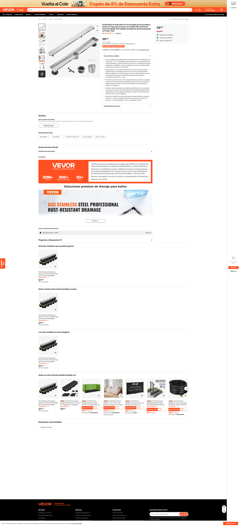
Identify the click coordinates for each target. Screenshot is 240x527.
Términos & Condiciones (119, 515)
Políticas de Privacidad (118, 518)
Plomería (45, 19)
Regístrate (233, 267)
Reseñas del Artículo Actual (72, 136)
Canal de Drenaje (58, 19)
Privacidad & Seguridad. (76, 523)
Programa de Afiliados (81, 518)
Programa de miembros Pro (83, 515)
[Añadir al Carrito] (55, 266)
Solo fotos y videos (100, 136)
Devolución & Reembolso (45, 515)
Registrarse (233, 271)
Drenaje (50, 19)
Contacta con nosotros (44, 512)
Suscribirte (183, 514)
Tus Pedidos (41, 518)
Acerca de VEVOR (117, 512)
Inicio (39, 19)
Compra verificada (87, 136)
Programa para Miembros (82, 512)
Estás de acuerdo (230, 523)
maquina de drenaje (45, 427)
